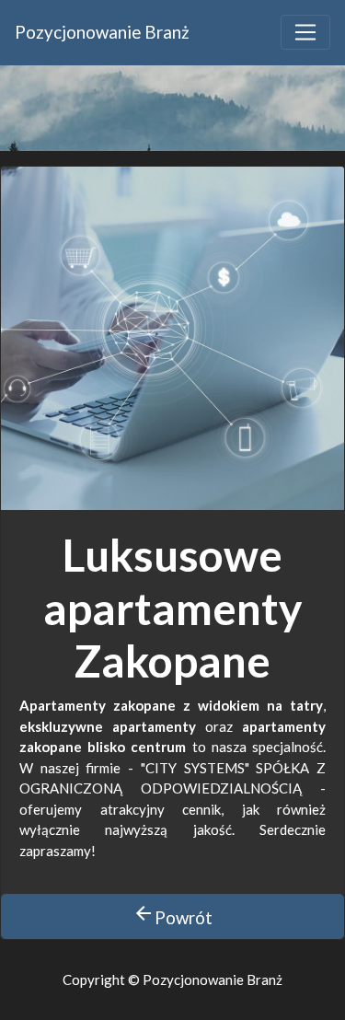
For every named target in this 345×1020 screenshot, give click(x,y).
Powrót (172, 915)
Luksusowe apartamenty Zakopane (173, 607)
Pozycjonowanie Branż (102, 31)
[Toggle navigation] (305, 32)
